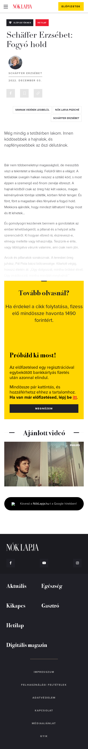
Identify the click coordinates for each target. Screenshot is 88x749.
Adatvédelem (44, 697)
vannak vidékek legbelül (32, 109)
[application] (44, 464)
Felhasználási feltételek (44, 684)
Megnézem (44, 408)
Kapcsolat (44, 710)
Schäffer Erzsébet (25, 73)
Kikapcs (15, 605)
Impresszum (44, 671)
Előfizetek (71, 6)
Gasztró (50, 605)
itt (75, 397)
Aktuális (16, 586)
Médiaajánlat (44, 723)
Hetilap (42, 23)
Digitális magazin (26, 645)
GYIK (44, 736)
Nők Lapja (22, 6)
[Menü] (5, 6)
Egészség (51, 586)
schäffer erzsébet (66, 118)
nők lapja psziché (67, 109)
